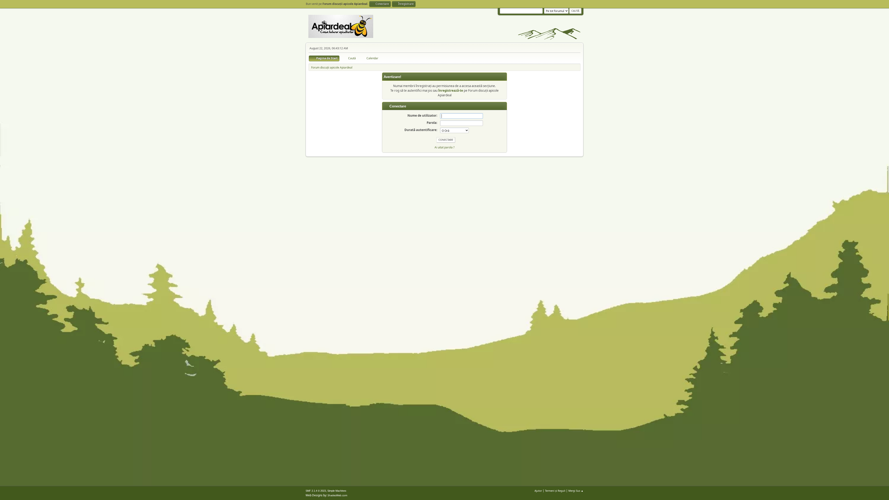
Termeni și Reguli (555, 490)
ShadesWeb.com (337, 495)
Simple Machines (336, 490)
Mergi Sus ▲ (575, 490)
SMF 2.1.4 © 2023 (316, 490)
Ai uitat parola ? (444, 147)
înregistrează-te (450, 90)
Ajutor (538, 490)
